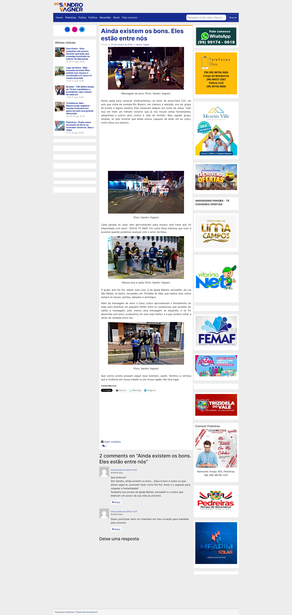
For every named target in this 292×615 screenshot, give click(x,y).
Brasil (116, 17)
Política (93, 17)
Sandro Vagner (142, 44)
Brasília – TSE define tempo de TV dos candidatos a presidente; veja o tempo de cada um (80, 90)
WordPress (69, 612)
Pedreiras (70, 17)
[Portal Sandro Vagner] (68, 6)
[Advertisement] (146, 148)
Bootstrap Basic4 (90, 612)
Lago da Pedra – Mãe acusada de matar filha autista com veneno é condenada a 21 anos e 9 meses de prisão (79, 72)
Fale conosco (129, 17)
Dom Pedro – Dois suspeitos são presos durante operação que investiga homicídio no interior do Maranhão (78, 53)
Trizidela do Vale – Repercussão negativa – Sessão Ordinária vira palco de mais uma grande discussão (79, 108)
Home (59, 17)
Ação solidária (112, 441)
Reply (117, 502)
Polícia (82, 17)
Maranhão (105, 17)
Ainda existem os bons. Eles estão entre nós (142, 34)
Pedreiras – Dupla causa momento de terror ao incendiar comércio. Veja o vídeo (80, 126)
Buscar (233, 17)
